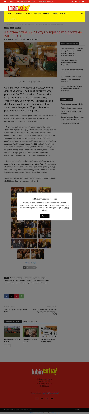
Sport (55, 14)
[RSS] (79, 1)
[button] (82, 14)
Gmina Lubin (19, 14)
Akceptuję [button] (44, 216)
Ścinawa (37, 14)
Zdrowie (62, 14)
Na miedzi (46, 14)
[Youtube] (83, 1)
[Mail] (75, 1)
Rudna (28, 14)
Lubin (9, 14)
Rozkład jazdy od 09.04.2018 (46, 1)
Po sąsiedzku (12, 19)
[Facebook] (72, 1)
